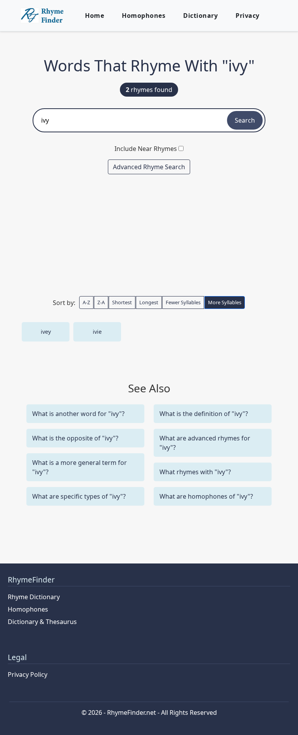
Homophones (143, 15)
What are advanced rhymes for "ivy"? (204, 443)
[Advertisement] (149, 234)
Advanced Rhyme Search (149, 167)
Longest (148, 302)
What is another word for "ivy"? (78, 413)
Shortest (122, 302)
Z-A (101, 302)
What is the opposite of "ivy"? (75, 438)
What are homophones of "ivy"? (206, 496)
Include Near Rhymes (145, 148)
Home (94, 15)
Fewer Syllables (183, 302)
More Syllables (224, 302)
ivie (97, 331)
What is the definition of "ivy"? (203, 413)
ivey (46, 331)
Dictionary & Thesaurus (42, 621)
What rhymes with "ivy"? (195, 472)
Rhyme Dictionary (34, 597)
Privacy (248, 15)
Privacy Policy (27, 674)
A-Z (86, 302)
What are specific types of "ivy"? (79, 496)
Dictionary (200, 15)
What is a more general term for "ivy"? (79, 467)
